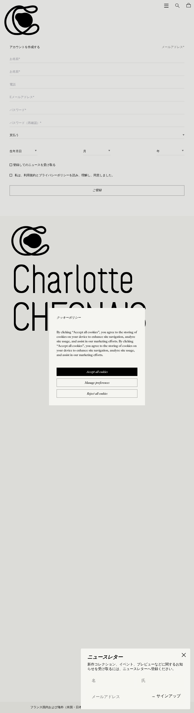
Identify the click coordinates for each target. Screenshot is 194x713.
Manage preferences (97, 383)
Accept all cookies (97, 372)
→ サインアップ (166, 696)
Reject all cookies (97, 393)
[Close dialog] (183, 655)
